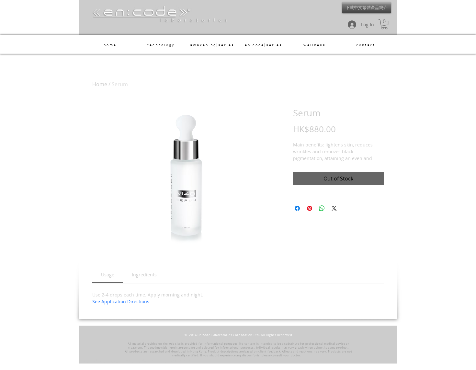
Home (99, 84)
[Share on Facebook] (297, 208)
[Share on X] (334, 208)
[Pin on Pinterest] (309, 208)
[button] (384, 24)
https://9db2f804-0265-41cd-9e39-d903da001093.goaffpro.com (137, 361)
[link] (107, 275)
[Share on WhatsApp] (322, 208)
